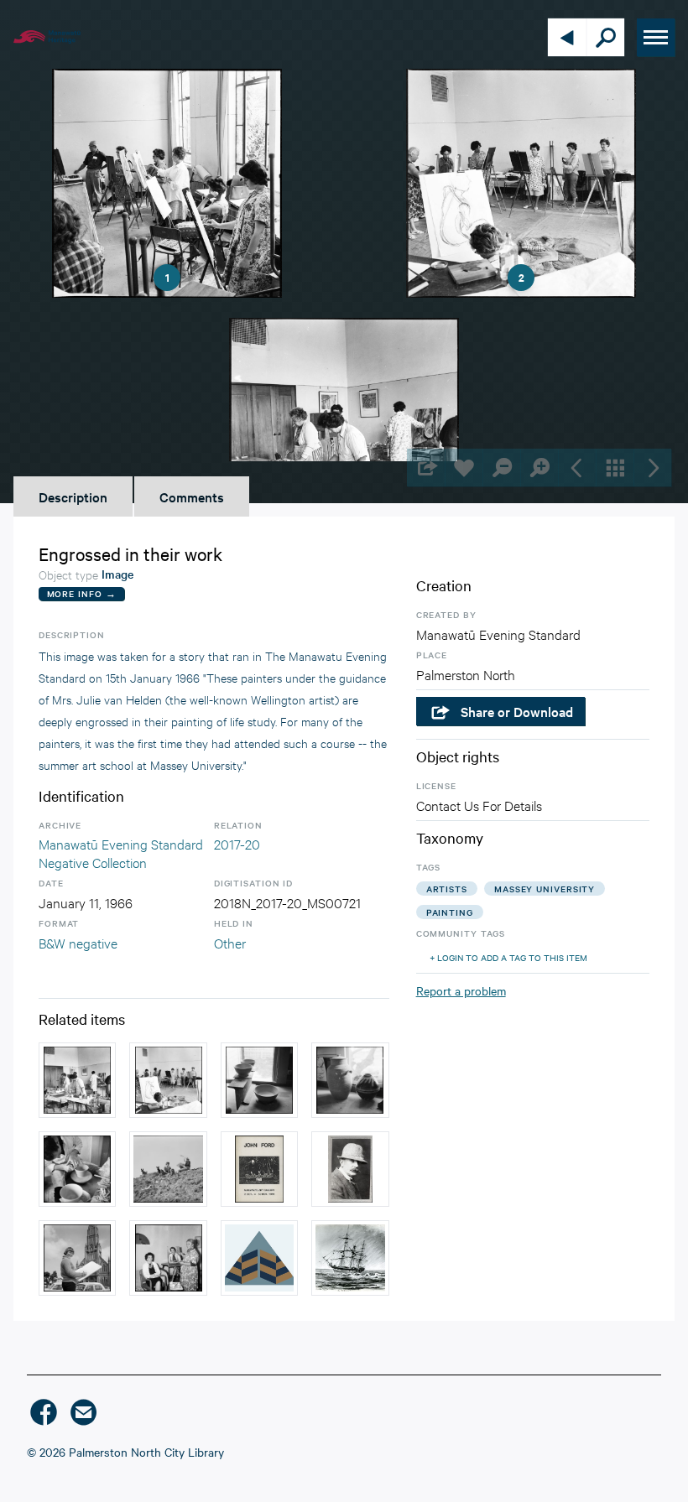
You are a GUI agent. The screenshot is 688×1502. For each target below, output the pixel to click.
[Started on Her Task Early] (77, 1258)
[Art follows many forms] (349, 1080)
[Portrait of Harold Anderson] (349, 1169)
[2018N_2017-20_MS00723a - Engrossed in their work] (77, 1080)
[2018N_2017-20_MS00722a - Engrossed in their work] (167, 1080)
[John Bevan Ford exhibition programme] (259, 1169)
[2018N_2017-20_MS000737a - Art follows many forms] (77, 1169)
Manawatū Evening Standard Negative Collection (121, 852)
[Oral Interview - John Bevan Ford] (259, 1258)
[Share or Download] (426, 467)
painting (449, 912)
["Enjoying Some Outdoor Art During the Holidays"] (167, 1169)
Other (230, 942)
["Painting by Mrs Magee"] (167, 1258)
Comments (191, 496)
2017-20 (237, 843)
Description (73, 496)
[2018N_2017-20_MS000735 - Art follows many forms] (259, 1080)
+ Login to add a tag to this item (508, 957)
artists (446, 888)
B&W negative (78, 942)
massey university (544, 888)
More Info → (82, 593)
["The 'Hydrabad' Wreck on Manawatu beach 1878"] (349, 1258)
